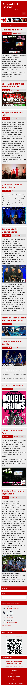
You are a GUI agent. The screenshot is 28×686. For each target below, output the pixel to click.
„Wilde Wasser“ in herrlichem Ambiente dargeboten (12, 186)
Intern (14, 679)
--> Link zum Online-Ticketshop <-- (14, 636)
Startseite (14, 670)
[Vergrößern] (24, 94)
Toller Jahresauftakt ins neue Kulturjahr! (12, 343)
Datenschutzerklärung (14, 676)
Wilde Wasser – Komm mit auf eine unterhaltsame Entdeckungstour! (14, 319)
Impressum (14, 673)
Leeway (21, 683)
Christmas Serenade (12, 622)
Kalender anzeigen (6, 625)
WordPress (13, 683)
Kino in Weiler (10, 613)
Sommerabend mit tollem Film (12, 29)
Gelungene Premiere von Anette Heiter (12, 113)
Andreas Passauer (17, 33)
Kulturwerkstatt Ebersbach (10, 5)
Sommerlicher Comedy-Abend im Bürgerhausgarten (13, 492)
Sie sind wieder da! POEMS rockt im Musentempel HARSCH (13, 85)
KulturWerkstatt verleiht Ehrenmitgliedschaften (10, 230)
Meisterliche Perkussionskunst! (12, 385)
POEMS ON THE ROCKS (13, 608)
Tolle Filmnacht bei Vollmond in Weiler (12, 431)
